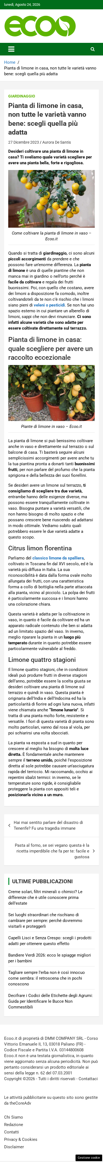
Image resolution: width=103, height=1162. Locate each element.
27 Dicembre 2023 (23, 142)
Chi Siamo (13, 1117)
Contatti (11, 1132)
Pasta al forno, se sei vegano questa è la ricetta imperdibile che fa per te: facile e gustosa (52, 851)
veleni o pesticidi (49, 305)
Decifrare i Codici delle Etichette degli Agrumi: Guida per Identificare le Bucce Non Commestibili (50, 1001)
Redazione (13, 1124)
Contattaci (88, 1078)
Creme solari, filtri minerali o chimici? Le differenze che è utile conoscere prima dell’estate (45, 897)
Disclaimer (14, 1146)
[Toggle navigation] (11, 49)
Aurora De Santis (56, 142)
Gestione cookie (89, 1158)
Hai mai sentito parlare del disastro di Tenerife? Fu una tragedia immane (48, 825)
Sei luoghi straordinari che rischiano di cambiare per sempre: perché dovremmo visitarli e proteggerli (45, 920)
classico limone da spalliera (58, 558)
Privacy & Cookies (20, 1139)
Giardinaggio (21, 96)
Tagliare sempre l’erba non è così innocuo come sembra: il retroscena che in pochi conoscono (46, 978)
